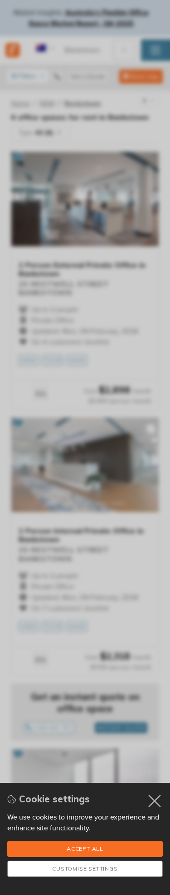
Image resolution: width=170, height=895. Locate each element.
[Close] (154, 801)
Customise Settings (84, 868)
